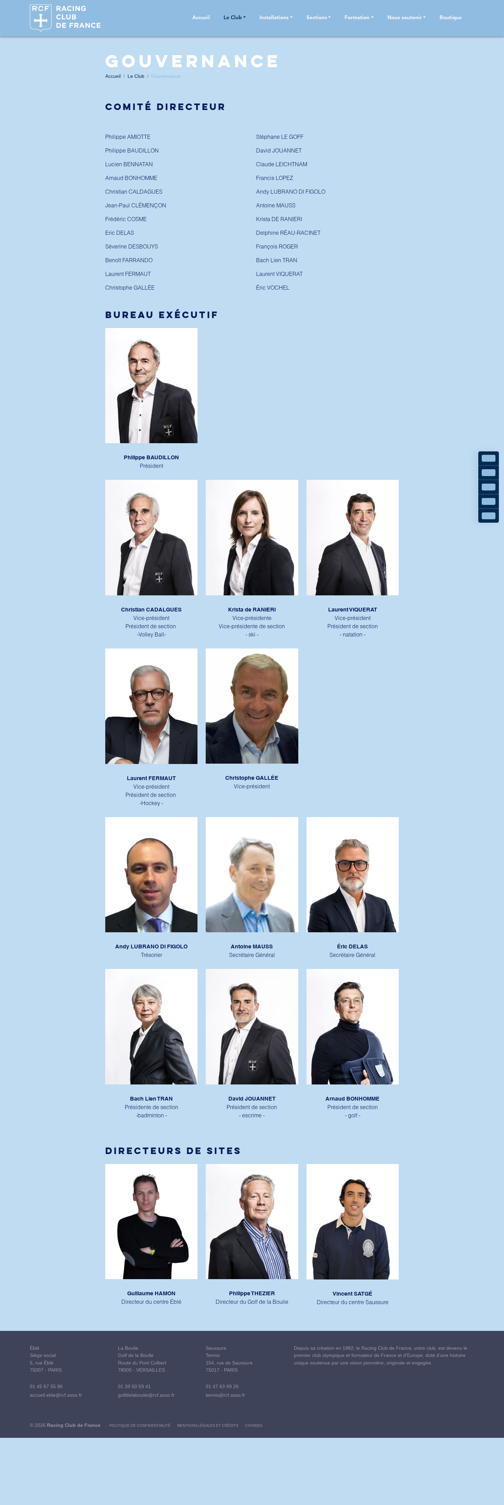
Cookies (253, 1425)
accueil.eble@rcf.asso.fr (56, 1395)
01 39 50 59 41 (134, 1386)
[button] (235, 18)
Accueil (113, 76)
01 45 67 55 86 (46, 1386)
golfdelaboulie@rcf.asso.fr (146, 1395)
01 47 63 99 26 (222, 1386)
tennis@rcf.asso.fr (225, 1395)
